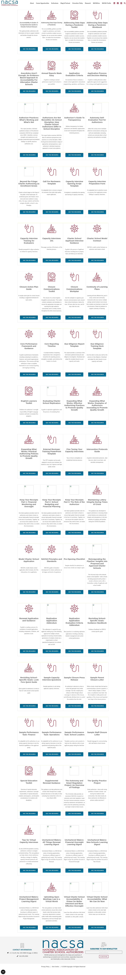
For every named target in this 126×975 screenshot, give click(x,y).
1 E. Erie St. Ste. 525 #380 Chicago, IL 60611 (24, 953)
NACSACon (96, 3)
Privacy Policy (45, 966)
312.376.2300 (23, 956)
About (32, 3)
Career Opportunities (42, 3)
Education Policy (77, 3)
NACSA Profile (106, 3)
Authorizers (54, 3)
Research (88, 3)
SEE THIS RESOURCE (29, 49)
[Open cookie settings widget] (3, 972)
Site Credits (55, 966)
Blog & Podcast (65, 3)
